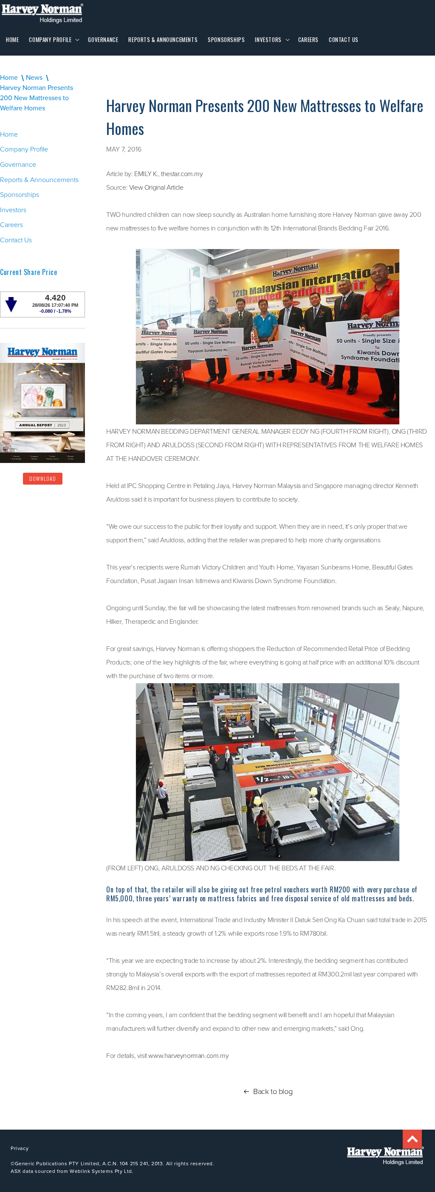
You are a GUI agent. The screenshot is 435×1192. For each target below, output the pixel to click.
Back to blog (272, 1091)
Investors (13, 210)
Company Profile (24, 149)
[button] (53, 40)
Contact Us (16, 240)
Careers (11, 225)
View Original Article (156, 187)
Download (42, 478)
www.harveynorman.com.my (188, 1055)
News (34, 77)
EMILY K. (146, 174)
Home (9, 77)
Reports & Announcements (39, 180)
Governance (18, 164)
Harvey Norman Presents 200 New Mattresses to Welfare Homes (36, 98)
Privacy (19, 1148)
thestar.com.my (182, 174)
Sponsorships (19, 194)
